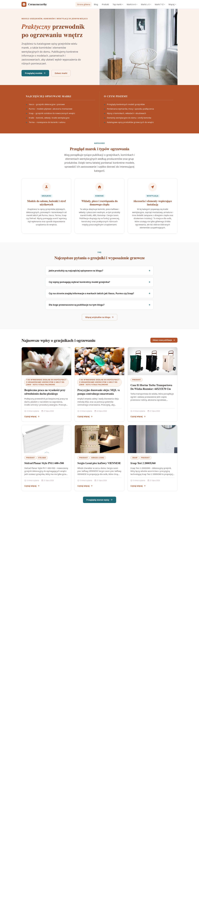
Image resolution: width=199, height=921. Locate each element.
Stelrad (42, 458)
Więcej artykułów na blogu (97, 317)
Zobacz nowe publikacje (162, 340)
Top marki (117, 4)
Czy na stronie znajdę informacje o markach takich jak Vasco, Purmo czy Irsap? (91, 293)
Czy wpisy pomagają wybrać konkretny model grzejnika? (79, 282)
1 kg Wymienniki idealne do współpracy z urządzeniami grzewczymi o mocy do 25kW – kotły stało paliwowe (46, 382)
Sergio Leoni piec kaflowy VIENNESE (99, 463)
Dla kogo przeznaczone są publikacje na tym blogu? (77, 304)
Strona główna (83, 4)
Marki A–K (131, 4)
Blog (96, 4)
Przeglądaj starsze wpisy (97, 500)
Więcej (171, 4)
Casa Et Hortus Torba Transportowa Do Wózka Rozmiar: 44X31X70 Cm (151, 387)
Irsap (135, 458)
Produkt (105, 4)
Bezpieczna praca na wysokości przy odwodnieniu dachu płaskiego (44, 392)
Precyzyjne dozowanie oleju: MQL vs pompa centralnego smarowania (98, 392)
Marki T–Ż (159, 4)
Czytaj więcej (30, 416)
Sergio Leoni (97, 458)
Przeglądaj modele (33, 73)
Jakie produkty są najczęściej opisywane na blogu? (76, 270)
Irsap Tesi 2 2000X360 (143, 463)
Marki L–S (145, 4)
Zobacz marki (61, 73)
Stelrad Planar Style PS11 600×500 (44, 463)
